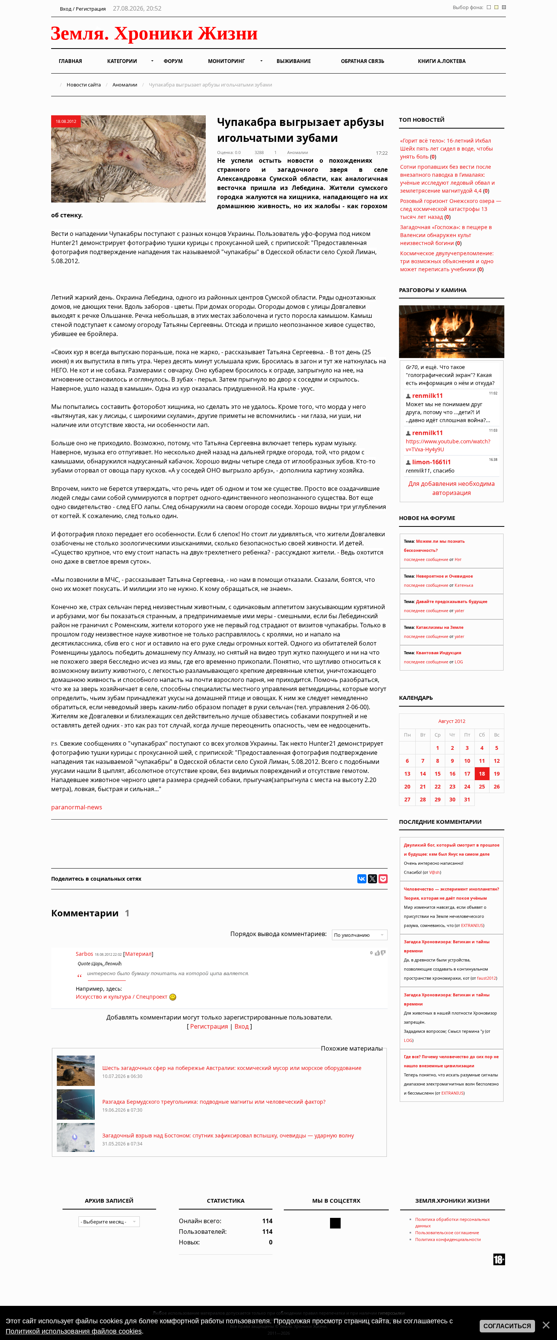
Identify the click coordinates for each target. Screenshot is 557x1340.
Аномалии (125, 84)
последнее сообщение (426, 559)
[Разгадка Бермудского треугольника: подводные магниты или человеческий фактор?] (76, 1117)
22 (438, 786)
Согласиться (507, 1326)
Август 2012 (451, 721)
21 (423, 786)
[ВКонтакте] (361, 878)
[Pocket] (383, 878)
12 (497, 760)
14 (423, 773)
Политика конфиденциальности (448, 1239)
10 (467, 760)
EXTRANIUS (472, 925)
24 (467, 786)
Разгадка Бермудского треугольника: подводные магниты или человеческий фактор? (213, 1101)
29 (438, 799)
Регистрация (209, 1026)
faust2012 (486, 978)
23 (452, 786)
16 (452, 773)
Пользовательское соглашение (447, 1232)
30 (452, 799)
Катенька (464, 585)
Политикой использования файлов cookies (74, 1331)
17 (467, 773)
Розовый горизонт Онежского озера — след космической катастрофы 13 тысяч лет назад (450, 208)
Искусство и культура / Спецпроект (121, 996)
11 (482, 760)
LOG (459, 662)
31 (467, 799)
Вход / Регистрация (82, 8)
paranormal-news (76, 807)
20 (407, 786)
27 (407, 799)
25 (482, 786)
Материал (138, 953)
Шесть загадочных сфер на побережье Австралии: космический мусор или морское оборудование (231, 1067)
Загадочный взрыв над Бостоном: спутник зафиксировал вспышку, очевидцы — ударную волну (228, 1135)
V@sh (434, 872)
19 (497, 773)
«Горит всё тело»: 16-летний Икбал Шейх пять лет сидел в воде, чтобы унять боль (446, 148)
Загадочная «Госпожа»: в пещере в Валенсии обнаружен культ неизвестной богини (446, 235)
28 (423, 799)
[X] (372, 878)
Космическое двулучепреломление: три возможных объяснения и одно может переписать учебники (447, 261)
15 (438, 773)
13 (407, 773)
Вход (242, 1026)
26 (497, 786)
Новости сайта (84, 84)
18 (482, 773)
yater (459, 610)
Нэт (458, 559)
